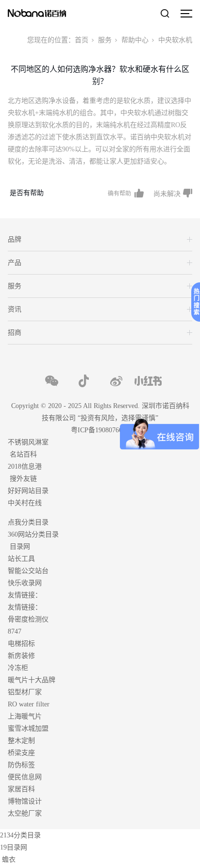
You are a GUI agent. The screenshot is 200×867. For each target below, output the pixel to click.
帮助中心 (135, 40)
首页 (81, 40)
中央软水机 (175, 40)
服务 (105, 40)
